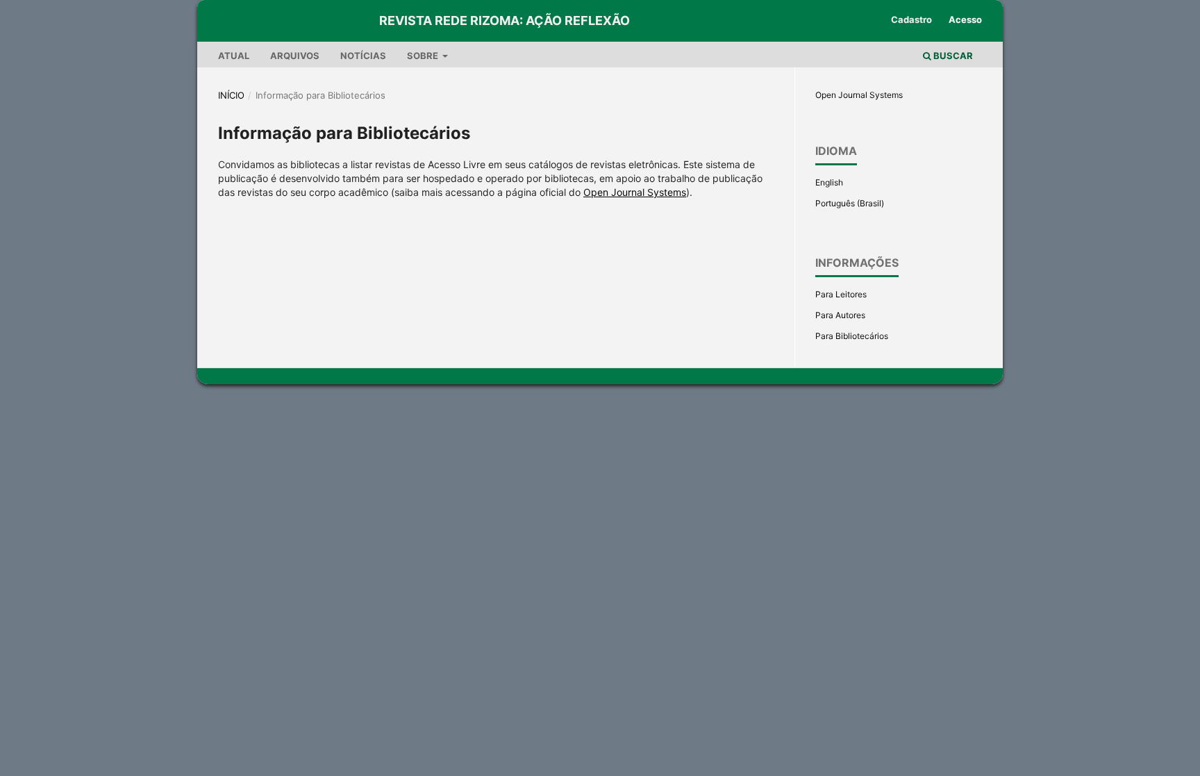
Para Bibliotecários (851, 336)
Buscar (952, 55)
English (829, 182)
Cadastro (911, 19)
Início (231, 95)
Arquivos (294, 55)
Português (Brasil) (849, 203)
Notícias (363, 55)
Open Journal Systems (634, 192)
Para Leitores (841, 294)
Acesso (965, 19)
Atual (233, 55)
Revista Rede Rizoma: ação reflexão (504, 20)
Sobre (423, 55)
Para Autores (840, 315)
